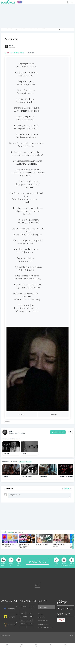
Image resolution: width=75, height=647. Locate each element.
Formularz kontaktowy (45, 627)
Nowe (7, 646)
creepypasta (24, 623)
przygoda (28, 610)
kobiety (22, 613)
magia (29, 613)
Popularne (21, 645)
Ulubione (31, 52)
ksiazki (22, 620)
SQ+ (20, 2)
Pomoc (40, 614)
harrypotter (24, 616)
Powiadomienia (50, 646)
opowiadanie (24, 606)
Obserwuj (18, 52)
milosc (32, 606)
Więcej (65, 646)
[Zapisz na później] (37, 53)
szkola (31, 623)
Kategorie (36, 646)
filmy (31, 616)
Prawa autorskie (43, 621)
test (22, 610)
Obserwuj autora (59, 432)
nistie (11, 45)
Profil (69, 432)
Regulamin (41, 617)
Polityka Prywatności (44, 624)
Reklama (45, 607)
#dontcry (21, 461)
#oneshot (28, 461)
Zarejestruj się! (37, 561)
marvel (22, 627)
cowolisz (30, 627)
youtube (29, 620)
